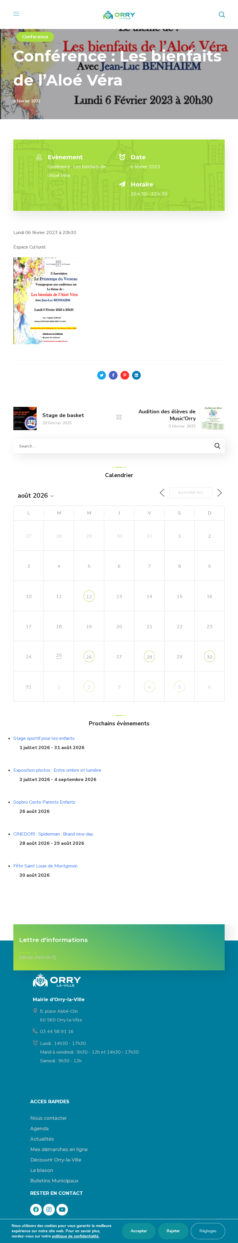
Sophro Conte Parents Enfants (44, 802)
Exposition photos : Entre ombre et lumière (57, 770)
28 (149, 657)
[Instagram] (49, 1209)
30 (209, 657)
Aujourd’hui (190, 493)
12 (89, 597)
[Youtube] (62, 1209)
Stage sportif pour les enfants (44, 738)
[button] (222, 14)
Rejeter (173, 1231)
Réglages (208, 1231)
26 (89, 657)
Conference (35, 37)
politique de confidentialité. (75, 1236)
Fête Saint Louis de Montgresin (45, 866)
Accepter (139, 1231)
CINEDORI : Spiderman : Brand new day (53, 834)
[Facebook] (36, 1209)
